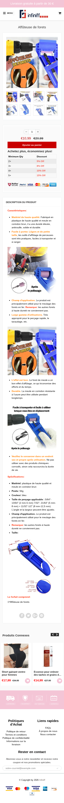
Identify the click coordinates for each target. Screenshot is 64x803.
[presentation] (53, 634)
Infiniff (42, 780)
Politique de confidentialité (16, 738)
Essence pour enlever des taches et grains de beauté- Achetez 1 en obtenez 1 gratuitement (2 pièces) (16, 673)
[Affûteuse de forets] (32, 62)
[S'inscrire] (57, 768)
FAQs (48, 728)
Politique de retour (16, 731)
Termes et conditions (16, 734)
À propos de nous (48, 731)
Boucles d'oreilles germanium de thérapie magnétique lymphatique (49, 673)
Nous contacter (48, 734)
